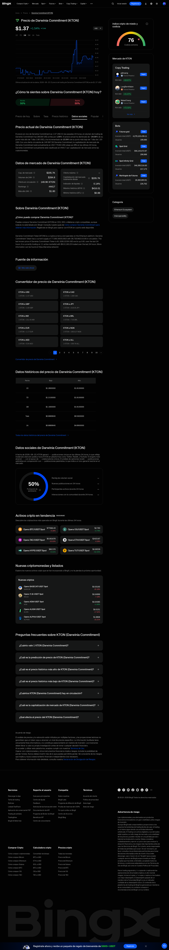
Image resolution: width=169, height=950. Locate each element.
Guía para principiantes (41, 796)
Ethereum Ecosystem (123, 210)
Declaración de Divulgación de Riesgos (79, 759)
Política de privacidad (91, 800)
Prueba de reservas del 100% (69, 807)
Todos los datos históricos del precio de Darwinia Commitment (41, 435)
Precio (25, 13)
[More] (151, 790)
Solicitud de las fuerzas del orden (45, 807)
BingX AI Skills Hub (14, 821)
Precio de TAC (63, 875)
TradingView (12, 817)
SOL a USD (37, 864)
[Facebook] (133, 790)
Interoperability (120, 216)
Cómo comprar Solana (16, 864)
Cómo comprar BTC (15, 868)
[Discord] (128, 790)
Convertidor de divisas (41, 854)
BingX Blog (62, 817)
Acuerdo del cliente (90, 796)
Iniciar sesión (122, 4)
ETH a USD (37, 861)
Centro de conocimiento (41, 821)
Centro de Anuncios (65, 814)
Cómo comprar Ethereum (17, 861)
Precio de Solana (64, 864)
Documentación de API (41, 810)
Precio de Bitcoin (64, 857)
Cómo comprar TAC (15, 875)
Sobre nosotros (63, 796)
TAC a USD (37, 875)
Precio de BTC (63, 868)
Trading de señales (15, 814)
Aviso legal (87, 803)
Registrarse (135, 4)
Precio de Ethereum (65, 861)
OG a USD (37, 871)
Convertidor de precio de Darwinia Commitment (35, 359)
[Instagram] (137, 790)
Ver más (130, 114)
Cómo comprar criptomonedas (19, 854)
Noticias (11, 803)
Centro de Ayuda (39, 800)
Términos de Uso (77, 748)
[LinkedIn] (142, 790)
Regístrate (130, 946)
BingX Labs (62, 800)
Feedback (36, 803)
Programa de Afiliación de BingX (69, 803)
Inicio (17, 13)
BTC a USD (37, 857)
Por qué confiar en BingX (67, 810)
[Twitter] (119, 790)
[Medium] (146, 790)
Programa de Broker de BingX (43, 814)
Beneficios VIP (38, 817)
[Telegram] (123, 790)
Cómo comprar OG (15, 871)
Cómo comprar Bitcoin (16, 857)
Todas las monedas (65, 854)
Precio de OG (63, 871)
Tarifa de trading (14, 800)
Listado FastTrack (14, 807)
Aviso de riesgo (88, 807)
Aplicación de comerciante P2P (19, 810)
